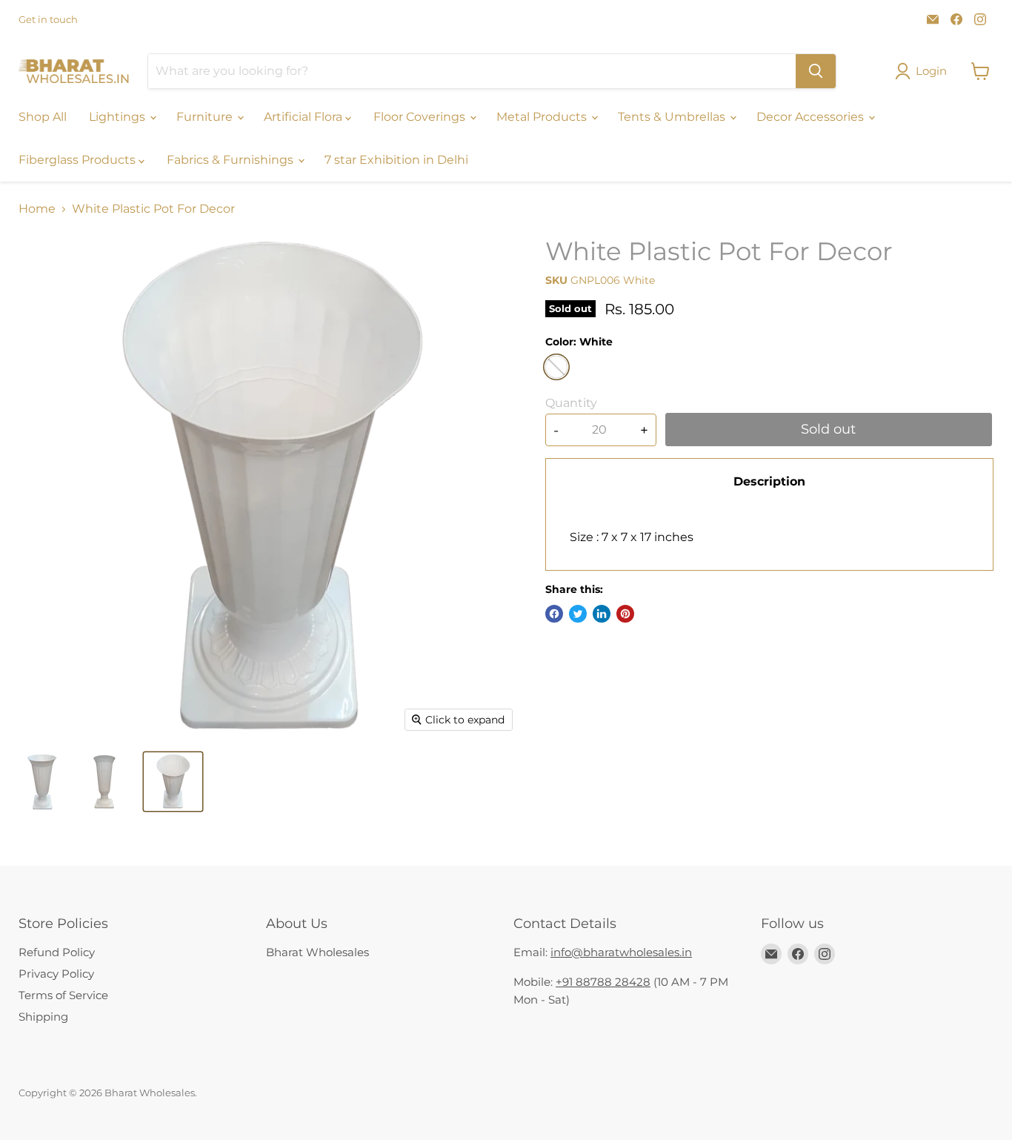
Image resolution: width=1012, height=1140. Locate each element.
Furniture (206, 117)
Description (769, 481)
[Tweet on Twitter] (578, 614)
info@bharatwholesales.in (621, 952)
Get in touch (48, 19)
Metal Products (543, 117)
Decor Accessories (811, 117)
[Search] (816, 71)
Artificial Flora (304, 117)
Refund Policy (57, 952)
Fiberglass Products (79, 160)
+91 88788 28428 (603, 982)
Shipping (43, 1017)
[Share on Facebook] (554, 614)
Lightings (118, 117)
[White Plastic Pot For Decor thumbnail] (42, 781)
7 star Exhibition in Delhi (396, 160)
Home (37, 209)
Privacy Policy (56, 974)
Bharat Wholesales (317, 952)
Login (931, 71)
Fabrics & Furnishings (231, 160)
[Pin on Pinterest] (625, 614)
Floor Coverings (420, 117)
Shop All (43, 117)
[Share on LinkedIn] (601, 614)
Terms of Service (63, 995)
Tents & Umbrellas (673, 117)
